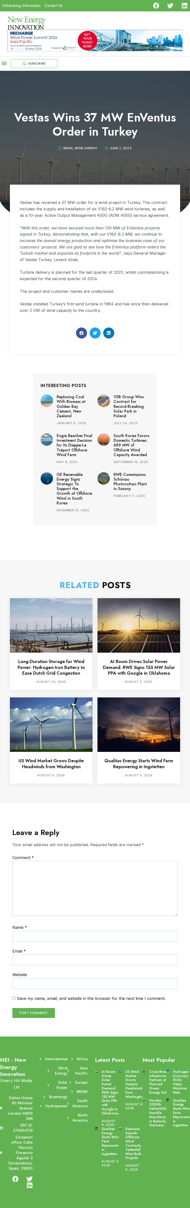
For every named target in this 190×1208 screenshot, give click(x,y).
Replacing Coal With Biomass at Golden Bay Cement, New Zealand (71, 406)
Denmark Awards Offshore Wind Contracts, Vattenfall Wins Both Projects (133, 1143)
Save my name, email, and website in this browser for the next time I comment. (91, 998)
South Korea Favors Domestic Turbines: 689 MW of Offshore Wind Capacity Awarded (131, 445)
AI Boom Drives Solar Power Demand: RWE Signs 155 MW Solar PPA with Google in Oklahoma (139, 667)
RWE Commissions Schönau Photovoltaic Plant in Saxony (130, 482)
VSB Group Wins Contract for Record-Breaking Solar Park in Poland (129, 406)
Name (19, 927)
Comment (23, 857)
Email (19, 951)
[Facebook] (156, 5)
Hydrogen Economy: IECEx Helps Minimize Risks (181, 1082)
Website (19, 974)
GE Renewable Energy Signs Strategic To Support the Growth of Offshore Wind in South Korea (74, 489)
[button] (4, 63)
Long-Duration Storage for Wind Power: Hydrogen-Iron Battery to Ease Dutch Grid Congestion (51, 667)
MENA (68, 148)
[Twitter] (170, 5)
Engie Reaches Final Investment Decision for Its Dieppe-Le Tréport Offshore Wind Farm (74, 445)
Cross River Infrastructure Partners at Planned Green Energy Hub (159, 1082)
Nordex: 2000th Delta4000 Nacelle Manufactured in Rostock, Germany (160, 1113)
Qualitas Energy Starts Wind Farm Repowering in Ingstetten (138, 764)
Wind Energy (86, 148)
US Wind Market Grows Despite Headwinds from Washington (51, 764)
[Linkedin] (184, 5)
